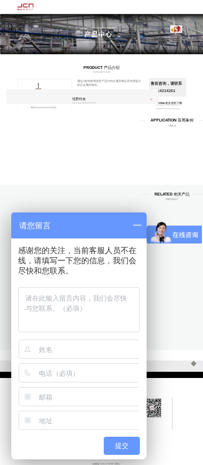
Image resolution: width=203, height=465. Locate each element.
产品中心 (86, 32)
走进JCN (71, 32)
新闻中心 (132, 32)
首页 (59, 32)
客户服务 (117, 32)
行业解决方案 (102, 32)
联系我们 (146, 32)
